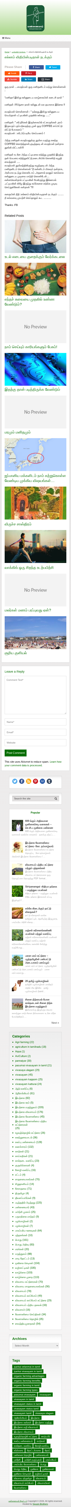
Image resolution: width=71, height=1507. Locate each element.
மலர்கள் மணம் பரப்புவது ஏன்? (28, 610)
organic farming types (26, 1390)
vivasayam (21, 1074)
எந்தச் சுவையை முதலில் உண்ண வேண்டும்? (30, 301)
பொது (18, 1239)
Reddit (13, 73)
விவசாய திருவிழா (23, 1478)
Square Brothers (40, 1504)
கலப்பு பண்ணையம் (25, 1142)
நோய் (47, 1450)
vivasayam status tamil (26, 1408)
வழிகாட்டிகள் (22, 1267)
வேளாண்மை (20, 1487)
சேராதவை (21, 1188)
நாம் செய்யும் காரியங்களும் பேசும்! (31, 347)
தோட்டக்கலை (34, 1450)
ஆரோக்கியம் (22, 1093)
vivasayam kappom (26, 1079)
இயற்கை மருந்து (43, 1422)
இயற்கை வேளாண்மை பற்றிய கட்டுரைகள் (31, 1123)
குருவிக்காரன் (22, 1165)
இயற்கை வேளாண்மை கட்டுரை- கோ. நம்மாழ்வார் (39, 844)
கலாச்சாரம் (21, 1146)
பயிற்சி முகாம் (22, 1211)
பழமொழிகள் (22, 1221)
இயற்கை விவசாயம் (26, 1111)
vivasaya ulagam (24, 1070)
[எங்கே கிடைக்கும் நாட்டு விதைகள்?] (17, 913)
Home (7, 52)
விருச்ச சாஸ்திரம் (18, 524)
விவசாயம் (20, 1291)
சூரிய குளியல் (16, 653)
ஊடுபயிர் (45, 1436)
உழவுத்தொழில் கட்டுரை (27, 1132)
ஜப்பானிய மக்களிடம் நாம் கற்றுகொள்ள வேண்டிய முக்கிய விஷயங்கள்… (35, 478)
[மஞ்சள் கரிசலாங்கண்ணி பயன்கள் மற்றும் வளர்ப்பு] (17, 935)
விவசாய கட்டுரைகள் (26, 1281)
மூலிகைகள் (48, 1469)
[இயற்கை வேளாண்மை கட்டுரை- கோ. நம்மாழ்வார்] (17, 847)
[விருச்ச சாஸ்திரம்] (35, 503)
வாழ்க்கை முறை (24, 1277)
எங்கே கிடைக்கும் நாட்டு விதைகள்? (38, 910)
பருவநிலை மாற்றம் (25, 1216)
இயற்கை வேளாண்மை (27, 1116)
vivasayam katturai (26, 1083)
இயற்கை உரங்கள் (22, 1422)
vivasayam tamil (22, 1413)
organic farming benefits (27, 1380)
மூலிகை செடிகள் (24, 1263)
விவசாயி (20, 1309)
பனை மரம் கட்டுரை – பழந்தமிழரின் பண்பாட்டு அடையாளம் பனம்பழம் (38, 959)
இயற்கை (20, 1097)
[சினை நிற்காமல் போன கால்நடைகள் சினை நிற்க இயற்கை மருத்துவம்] (17, 1004)
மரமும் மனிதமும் (18, 432)
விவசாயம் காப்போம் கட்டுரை (30, 1300)
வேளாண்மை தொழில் (26, 1319)
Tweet (54, 67)
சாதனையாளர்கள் (24, 1179)
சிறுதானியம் (22, 1183)
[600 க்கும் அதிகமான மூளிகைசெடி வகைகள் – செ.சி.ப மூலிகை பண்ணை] (17, 825)
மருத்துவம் (21, 1253)
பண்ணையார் (22, 1207)
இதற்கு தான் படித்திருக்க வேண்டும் (32, 389)
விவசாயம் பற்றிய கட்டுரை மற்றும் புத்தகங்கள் (39, 866)
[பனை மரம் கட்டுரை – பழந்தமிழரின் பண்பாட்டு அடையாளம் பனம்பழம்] (17, 960)
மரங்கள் (19, 1249)
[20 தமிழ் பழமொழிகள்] (17, 985)
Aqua (18, 1051)
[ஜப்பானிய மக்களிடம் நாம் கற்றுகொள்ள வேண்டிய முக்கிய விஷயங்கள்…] (35, 455)
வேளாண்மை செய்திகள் (28, 1314)
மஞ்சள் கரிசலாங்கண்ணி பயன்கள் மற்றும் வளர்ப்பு (38, 932)
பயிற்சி (17, 1459)
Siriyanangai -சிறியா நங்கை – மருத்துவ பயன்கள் (41, 888)
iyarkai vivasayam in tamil (28, 1371)
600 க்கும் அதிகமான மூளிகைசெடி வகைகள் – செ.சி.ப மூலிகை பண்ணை (39, 824)
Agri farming (22, 1042)
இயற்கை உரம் (22, 1102)
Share (37, 67)
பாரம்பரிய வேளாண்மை (25, 1464)
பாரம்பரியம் (51, 1459)
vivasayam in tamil (24, 1399)
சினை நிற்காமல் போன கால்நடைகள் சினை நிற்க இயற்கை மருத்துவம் (38, 1003)
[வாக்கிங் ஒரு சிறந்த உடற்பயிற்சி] (35, 547)
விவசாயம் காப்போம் (26, 1295)
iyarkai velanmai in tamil (27, 1366)
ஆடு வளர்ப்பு (22, 1088)
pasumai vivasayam (25, 1394)
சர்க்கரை (18, 1450)
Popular (35, 812)
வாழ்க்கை (20, 1272)
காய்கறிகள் (21, 1156)
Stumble (13, 79)
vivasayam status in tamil (27, 1404)
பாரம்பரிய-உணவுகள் (26, 1230)
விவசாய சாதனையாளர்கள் (29, 1286)
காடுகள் (19, 1151)
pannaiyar (20, 1060)
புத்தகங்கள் (21, 1235)
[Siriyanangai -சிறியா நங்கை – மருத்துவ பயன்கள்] (17, 891)
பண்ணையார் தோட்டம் (17, 1501)
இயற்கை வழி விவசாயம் (26, 1427)
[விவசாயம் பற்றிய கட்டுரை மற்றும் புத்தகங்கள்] (17, 869)
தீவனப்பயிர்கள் (23, 1197)
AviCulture (21, 1056)
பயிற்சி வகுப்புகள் (33, 1459)
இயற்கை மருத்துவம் (26, 1107)
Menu (7, 38)
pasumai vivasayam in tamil (31, 1065)
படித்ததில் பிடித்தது (19, 52)
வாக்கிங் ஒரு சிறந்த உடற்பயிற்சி (29, 567)
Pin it (30, 73)
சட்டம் (18, 1174)
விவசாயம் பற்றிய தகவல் (28, 1305)
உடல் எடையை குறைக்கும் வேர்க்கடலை (35, 257)
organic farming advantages (29, 1376)
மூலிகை (34, 1469)
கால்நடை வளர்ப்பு (24, 1160)
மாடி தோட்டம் (22, 1258)
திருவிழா (20, 1193)
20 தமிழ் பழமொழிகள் (37, 981)
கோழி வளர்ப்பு (23, 1170)
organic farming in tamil (26, 1385)
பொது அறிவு (22, 1244)
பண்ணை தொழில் (23, 1455)
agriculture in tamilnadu (28, 1046)
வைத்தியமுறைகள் (25, 1323)
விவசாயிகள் (44, 1483)
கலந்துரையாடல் (23, 1137)
